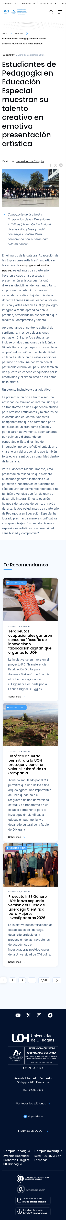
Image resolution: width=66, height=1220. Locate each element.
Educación (9, 55)
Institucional (16, 582)
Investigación (16, 848)
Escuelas (27, 3)
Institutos (9, 3)
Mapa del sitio (34, 1116)
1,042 (44, 980)
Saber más (15, 696)
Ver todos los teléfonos (31, 1103)
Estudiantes (47, 3)
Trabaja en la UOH (31, 1131)
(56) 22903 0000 (33, 1090)
